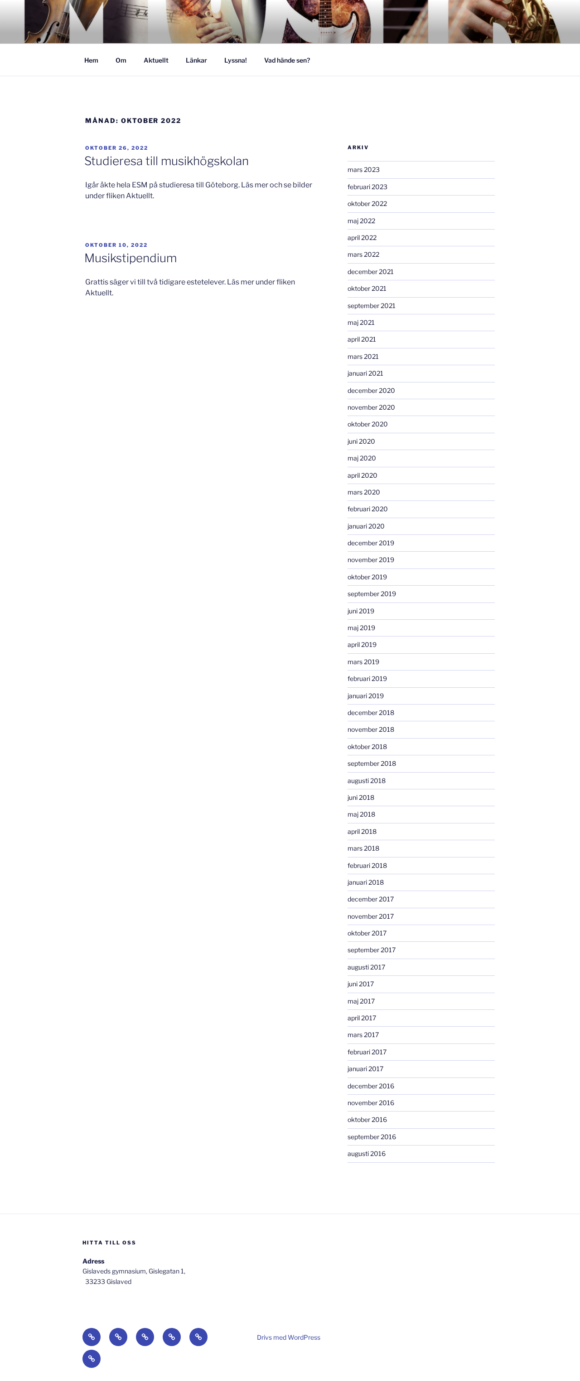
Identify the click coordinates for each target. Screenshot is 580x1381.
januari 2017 (365, 1068)
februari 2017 (367, 1052)
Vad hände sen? (287, 60)
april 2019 (362, 644)
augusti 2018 (367, 780)
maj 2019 (361, 628)
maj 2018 (361, 814)
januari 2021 (365, 373)
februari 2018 (367, 865)
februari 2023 (367, 187)
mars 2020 (364, 492)
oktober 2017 (367, 933)
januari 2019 (366, 696)
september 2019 (372, 593)
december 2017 (371, 899)
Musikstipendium (130, 258)
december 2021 (371, 271)
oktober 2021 (367, 288)
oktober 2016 (367, 1119)
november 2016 (371, 1103)
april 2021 (362, 339)
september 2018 (372, 763)
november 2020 (371, 407)
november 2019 (371, 559)
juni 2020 (361, 441)
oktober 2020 (368, 424)
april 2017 (362, 1018)
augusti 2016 (367, 1153)
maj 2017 (361, 1001)
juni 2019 (361, 611)
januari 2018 (366, 882)
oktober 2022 (367, 203)
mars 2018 (363, 848)
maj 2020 (362, 458)
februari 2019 (367, 678)
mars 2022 (363, 254)
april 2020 (362, 475)
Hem (91, 60)
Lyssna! (235, 60)
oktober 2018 (367, 746)
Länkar (196, 60)
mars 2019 (363, 662)
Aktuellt (156, 60)
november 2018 (371, 729)
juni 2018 (361, 797)
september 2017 (372, 950)
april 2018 (362, 831)
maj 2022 (361, 221)
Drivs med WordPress (288, 1337)
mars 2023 (364, 169)
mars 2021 (363, 356)
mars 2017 (363, 1034)
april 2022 (362, 237)
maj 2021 (361, 322)
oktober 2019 (367, 577)
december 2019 (371, 543)
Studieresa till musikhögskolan (166, 161)
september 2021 (372, 305)
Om (121, 60)
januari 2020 (366, 526)
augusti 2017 (366, 967)
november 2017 (371, 916)
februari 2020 (368, 509)
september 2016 (372, 1137)
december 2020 (371, 390)
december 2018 (371, 712)
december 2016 (371, 1086)
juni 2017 (361, 984)
